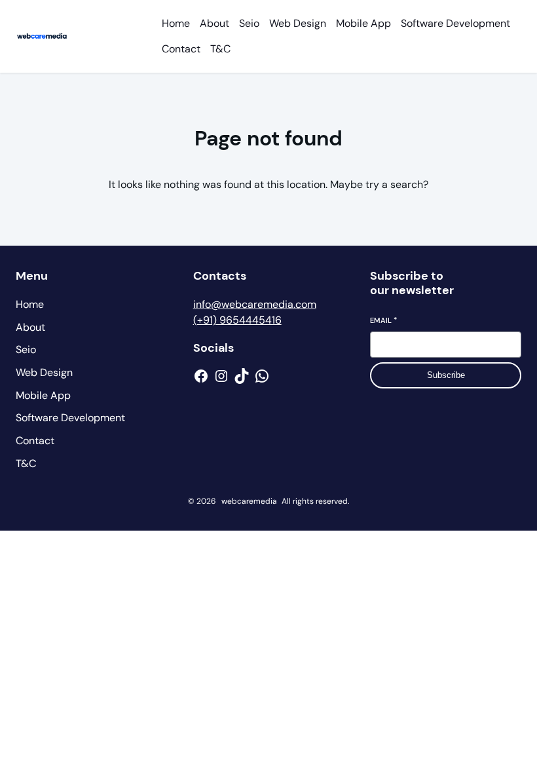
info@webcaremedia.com (254, 304)
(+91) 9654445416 (237, 320)
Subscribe (446, 375)
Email (383, 320)
